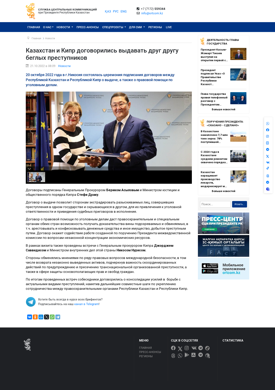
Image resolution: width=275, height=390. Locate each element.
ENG (124, 11)
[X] (46, 317)
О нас (47, 27)
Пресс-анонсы (88, 27)
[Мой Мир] (40, 317)
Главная (33, 27)
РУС (116, 11)
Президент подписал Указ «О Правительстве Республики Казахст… (213, 77)
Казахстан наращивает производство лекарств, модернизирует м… (214, 179)
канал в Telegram (86, 304)
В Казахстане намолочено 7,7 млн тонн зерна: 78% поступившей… (214, 136)
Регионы (155, 27)
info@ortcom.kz (152, 13)
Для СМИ (136, 27)
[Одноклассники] (35, 317)
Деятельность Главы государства (223, 41)
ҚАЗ (108, 11)
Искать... (240, 204)
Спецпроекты (113, 27)
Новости (64, 27)
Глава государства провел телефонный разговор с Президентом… (214, 99)
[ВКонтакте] (29, 317)
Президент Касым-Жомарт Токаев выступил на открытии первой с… (214, 55)
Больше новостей (223, 109)
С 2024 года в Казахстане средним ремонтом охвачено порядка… (214, 157)
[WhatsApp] (52, 317)
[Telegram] (57, 317)
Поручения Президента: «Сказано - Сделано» (225, 123)
